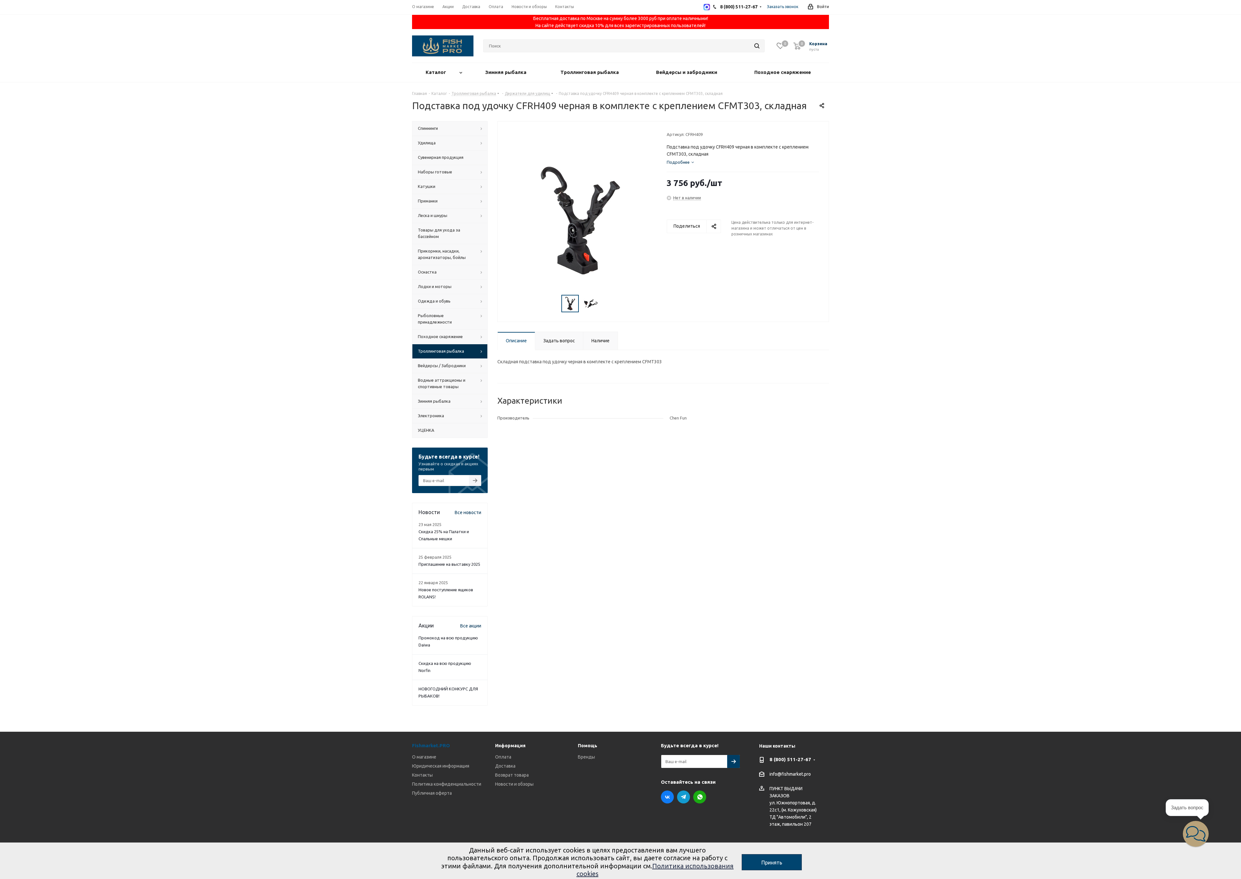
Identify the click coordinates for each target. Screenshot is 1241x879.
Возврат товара (512, 775)
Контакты (422, 775)
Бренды (586, 757)
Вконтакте (667, 797)
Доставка (505, 766)
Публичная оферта (432, 793)
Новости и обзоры (514, 784)
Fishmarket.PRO (431, 745)
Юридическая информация (440, 766)
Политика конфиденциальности (446, 784)
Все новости (468, 512)
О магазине (424, 757)
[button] (1196, 834)
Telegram (683, 797)
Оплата (503, 757)
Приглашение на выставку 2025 (449, 564)
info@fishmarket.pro (790, 774)
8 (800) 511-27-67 (790, 759)
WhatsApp (699, 797)
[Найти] (757, 45)
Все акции (470, 625)
